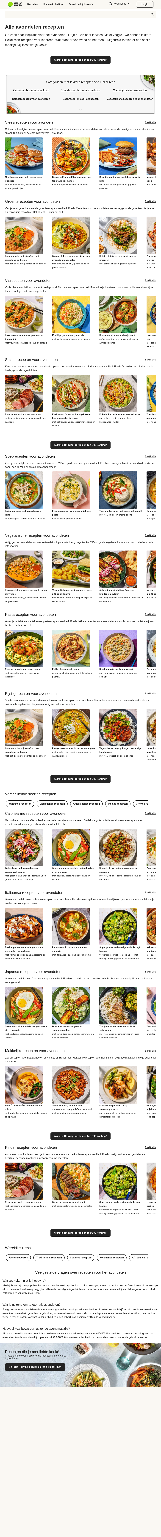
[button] (120, 4)
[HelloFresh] (15, 4)
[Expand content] (80, 109)
